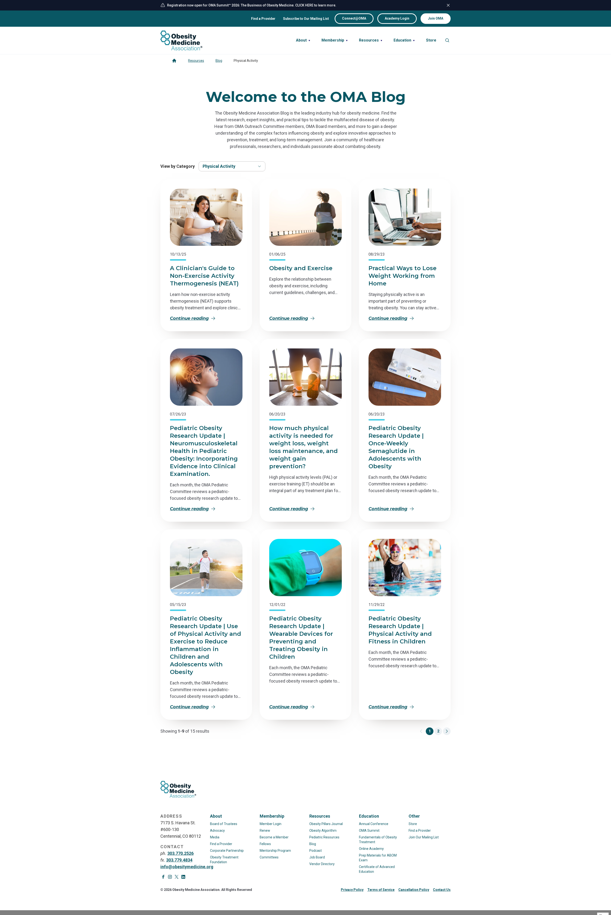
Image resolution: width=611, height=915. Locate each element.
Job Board (317, 857)
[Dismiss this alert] (448, 5)
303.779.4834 (179, 859)
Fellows (265, 844)
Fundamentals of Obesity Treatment (378, 839)
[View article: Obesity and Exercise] (305, 217)
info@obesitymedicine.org (186, 866)
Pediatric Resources (324, 837)
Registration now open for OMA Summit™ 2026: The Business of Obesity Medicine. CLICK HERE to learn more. (251, 5)
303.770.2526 (180, 853)
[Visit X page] (176, 877)
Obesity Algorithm (323, 830)
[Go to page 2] (447, 731)
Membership (272, 816)
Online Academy (371, 849)
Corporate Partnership (227, 850)
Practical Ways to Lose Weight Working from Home (403, 276)
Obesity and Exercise (300, 268)
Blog (219, 61)
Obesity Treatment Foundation (224, 859)
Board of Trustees (223, 824)
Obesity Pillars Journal (326, 824)
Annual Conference (373, 824)
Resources (196, 61)
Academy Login (397, 18)
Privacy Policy (352, 890)
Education (369, 816)
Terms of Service (381, 890)
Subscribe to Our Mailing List (306, 19)
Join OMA (435, 18)
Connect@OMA (354, 18)
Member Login (270, 824)
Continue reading (189, 318)
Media (214, 837)
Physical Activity (219, 166)
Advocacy (217, 830)
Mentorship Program (275, 850)
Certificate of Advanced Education (377, 869)
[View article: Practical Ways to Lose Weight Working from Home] (405, 217)
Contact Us (442, 890)
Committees (269, 857)
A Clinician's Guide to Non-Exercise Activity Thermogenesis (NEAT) (204, 276)
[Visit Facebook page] (163, 877)
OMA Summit (369, 830)
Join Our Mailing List (424, 837)
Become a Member (274, 837)
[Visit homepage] (181, 40)
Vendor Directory (322, 864)
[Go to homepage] (174, 60)
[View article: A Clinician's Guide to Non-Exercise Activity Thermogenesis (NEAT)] (206, 217)
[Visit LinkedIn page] (183, 877)
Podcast (315, 850)
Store (413, 824)
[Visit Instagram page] (170, 877)
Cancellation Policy (413, 890)
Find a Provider (263, 19)
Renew (265, 830)
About (216, 816)
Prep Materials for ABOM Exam (378, 857)
